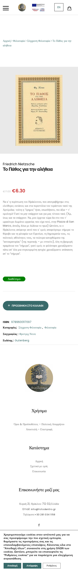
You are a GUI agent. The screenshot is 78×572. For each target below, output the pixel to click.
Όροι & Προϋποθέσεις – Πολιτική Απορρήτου (39, 424)
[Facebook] (39, 525)
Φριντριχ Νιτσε (27, 334)
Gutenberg (22, 340)
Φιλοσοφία (50, 327)
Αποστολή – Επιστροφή (39, 429)
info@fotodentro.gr (43, 509)
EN (58, 7)
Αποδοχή (12, 565)
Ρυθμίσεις (52, 565)
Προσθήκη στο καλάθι (27, 306)
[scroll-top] (72, 566)
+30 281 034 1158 (45, 514)
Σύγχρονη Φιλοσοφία (30, 327)
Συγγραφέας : (10, 334)
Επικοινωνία (39, 471)
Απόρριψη (32, 565)
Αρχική (39, 461)
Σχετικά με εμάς (39, 466)
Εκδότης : (8, 340)
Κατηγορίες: (10, 327)
